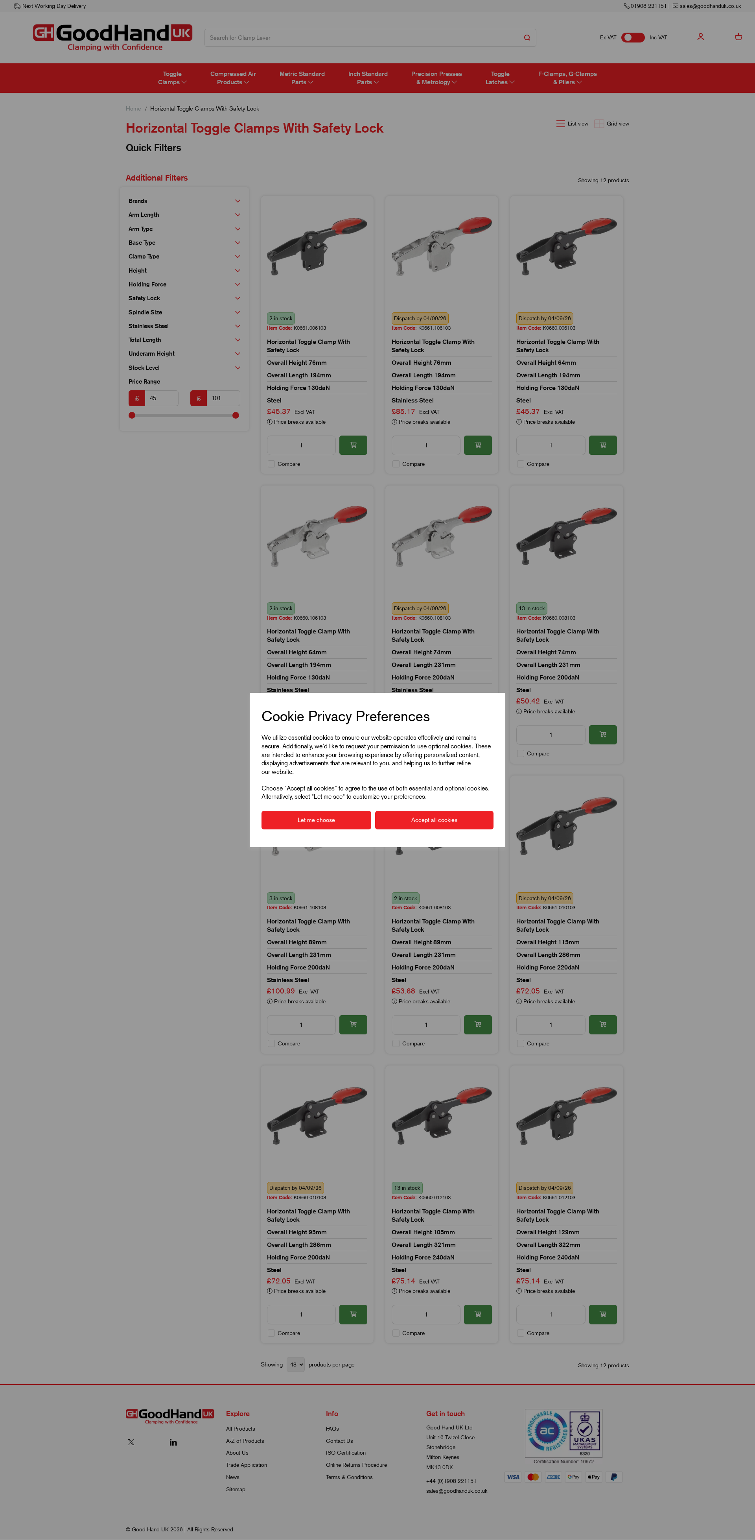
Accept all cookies (434, 820)
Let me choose (316, 820)
